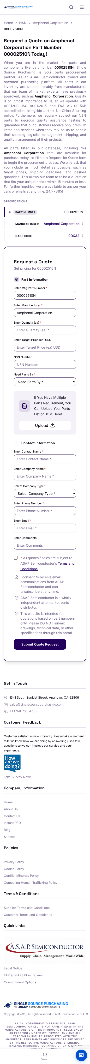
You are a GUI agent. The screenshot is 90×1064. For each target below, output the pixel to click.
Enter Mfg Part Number (30, 288)
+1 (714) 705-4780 (23, 711)
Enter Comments (25, 538)
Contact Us (12, 816)
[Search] (71, 7)
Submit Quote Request (40, 644)
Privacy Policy (14, 862)
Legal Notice (13, 968)
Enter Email (22, 520)
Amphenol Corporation (50, 23)
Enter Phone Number (29, 503)
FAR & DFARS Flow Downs (23, 975)
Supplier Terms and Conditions (27, 908)
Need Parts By (24, 374)
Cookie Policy (14, 869)
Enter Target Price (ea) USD (32, 340)
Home (8, 23)
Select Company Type (30, 486)
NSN (23, 23)
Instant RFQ (12, 823)
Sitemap (10, 837)
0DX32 (73, 236)
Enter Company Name (30, 469)
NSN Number (23, 357)
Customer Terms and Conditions (28, 915)
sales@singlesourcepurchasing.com (36, 704)
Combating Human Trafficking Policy (30, 882)
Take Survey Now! (17, 777)
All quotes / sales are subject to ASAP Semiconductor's (47, 563)
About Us (11, 809)
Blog (7, 830)
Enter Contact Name (28, 451)
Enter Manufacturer (28, 305)
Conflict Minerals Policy (21, 875)
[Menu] (82, 7)
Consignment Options (20, 982)
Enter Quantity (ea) (27, 322)
